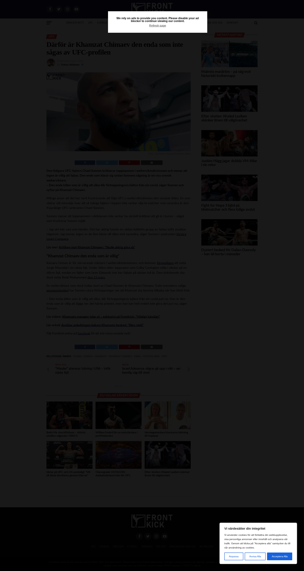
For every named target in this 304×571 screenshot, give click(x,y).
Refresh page (157, 25)
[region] (258, 543)
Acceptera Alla (280, 556)
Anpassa (234, 556)
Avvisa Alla (255, 556)
